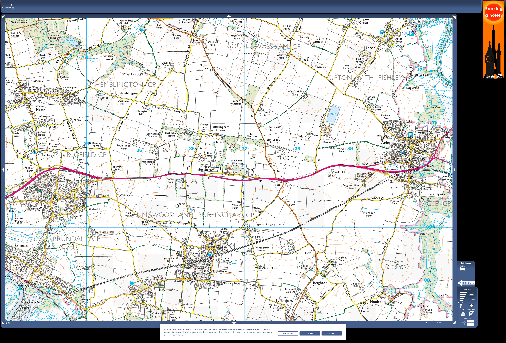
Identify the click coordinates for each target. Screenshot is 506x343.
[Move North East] (455, 16)
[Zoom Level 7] (462, 294)
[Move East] (455, 170)
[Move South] (234, 323)
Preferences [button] (180, 335)
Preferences (288, 333)
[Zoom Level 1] (462, 307)
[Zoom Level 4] (462, 300)
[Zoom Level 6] (462, 296)
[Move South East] (455, 322)
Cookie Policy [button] (235, 332)
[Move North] (229, 16)
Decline (310, 333)
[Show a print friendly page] (463, 313)
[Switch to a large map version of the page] (468, 322)
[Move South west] (3, 322)
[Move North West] (3, 16)
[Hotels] (462, 268)
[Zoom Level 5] (462, 298)
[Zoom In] (471, 305)
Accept (331, 333)
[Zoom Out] (471, 294)
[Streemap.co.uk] (8, 5)
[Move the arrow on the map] (472, 313)
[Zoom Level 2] (462, 305)
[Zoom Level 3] (462, 302)
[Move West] (3, 170)
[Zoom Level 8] (462, 292)
